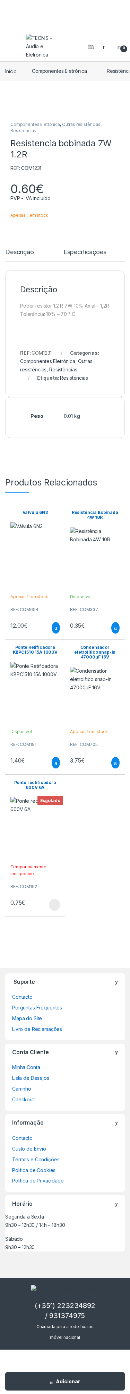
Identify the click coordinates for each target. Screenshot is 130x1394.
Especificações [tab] (84, 252)
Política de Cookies (33, 1170)
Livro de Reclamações (37, 1029)
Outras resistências (81, 124)
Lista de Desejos (30, 1078)
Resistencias (74, 378)
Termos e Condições (35, 1159)
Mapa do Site (27, 1018)
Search (92, 46)
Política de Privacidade (38, 1181)
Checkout (23, 1099)
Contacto (22, 997)
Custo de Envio (29, 1149)
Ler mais (54, 905)
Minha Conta (26, 1067)
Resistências (23, 130)
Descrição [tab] (19, 252)
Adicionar (68, 1381)
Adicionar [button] (49, 628)
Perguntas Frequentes (37, 1007)
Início (11, 71)
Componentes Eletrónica (59, 71)
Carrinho (21, 1089)
